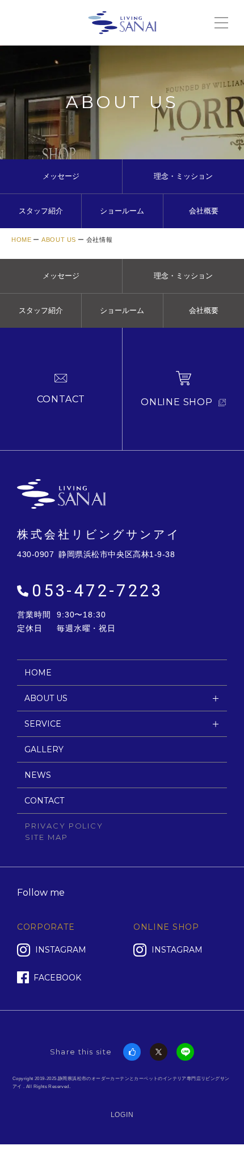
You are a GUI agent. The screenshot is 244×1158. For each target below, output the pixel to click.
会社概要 (203, 211)
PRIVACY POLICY (64, 825)
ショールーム (122, 211)
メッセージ (61, 176)
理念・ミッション (183, 176)
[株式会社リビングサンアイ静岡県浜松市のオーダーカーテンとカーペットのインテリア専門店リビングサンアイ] (122, 22)
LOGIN (122, 1115)
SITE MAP (46, 837)
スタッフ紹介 (41, 211)
